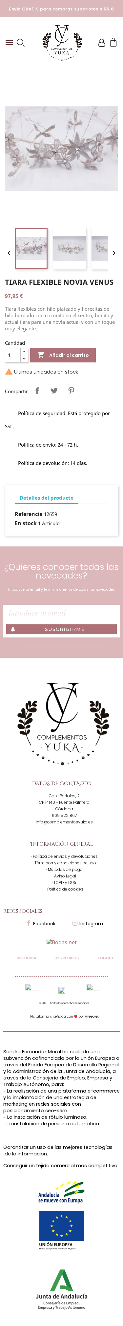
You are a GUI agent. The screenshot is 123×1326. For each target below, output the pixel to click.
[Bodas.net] (62, 941)
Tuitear (54, 390)
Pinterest (71, 390)
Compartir (37, 390)
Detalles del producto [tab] (46, 497)
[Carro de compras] (113, 42)
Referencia (29, 514)
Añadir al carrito (63, 355)
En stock (26, 523)
